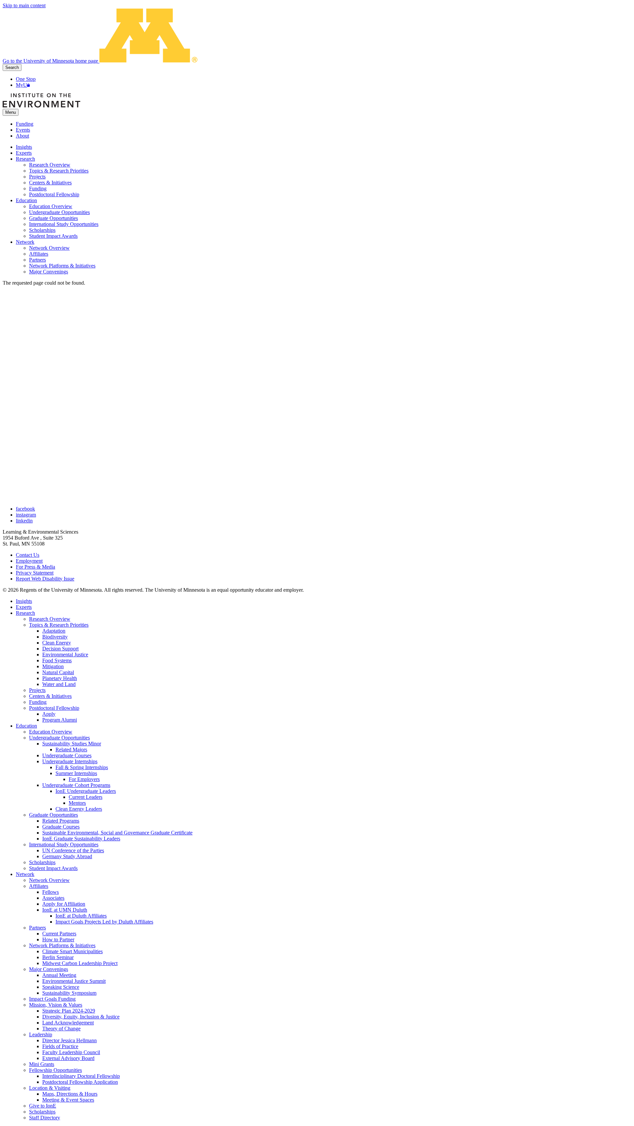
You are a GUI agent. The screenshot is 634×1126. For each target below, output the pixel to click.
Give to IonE (42, 1106)
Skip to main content (24, 5)
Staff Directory (44, 1117)
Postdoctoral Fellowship (54, 708)
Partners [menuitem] (37, 260)
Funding (24, 124)
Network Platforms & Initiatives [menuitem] (62, 265)
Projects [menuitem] (37, 176)
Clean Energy (56, 642)
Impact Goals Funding (52, 999)
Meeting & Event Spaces (68, 1100)
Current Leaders (85, 797)
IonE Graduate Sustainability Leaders (81, 838)
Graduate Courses (61, 826)
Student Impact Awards (53, 868)
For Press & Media (35, 567)
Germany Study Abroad (67, 856)
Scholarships (42, 862)
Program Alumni (59, 720)
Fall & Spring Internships (81, 767)
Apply (48, 714)
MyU (21, 85)
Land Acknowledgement (68, 1022)
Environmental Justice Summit (74, 981)
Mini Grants (41, 1064)
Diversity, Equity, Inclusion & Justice (81, 1016)
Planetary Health (59, 678)
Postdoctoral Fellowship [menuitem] (54, 194)
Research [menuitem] (25, 159)
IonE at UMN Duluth (64, 910)
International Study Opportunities (63, 844)
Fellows (50, 892)
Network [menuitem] (25, 242)
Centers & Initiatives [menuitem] (50, 182)
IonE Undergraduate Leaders (85, 791)
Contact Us (27, 555)
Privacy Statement (34, 573)
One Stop (26, 79)
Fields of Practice (60, 1046)
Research (25, 613)
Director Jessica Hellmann (69, 1040)
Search (12, 67)
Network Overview (49, 880)
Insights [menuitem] (24, 147)
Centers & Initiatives (50, 696)
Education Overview (50, 732)
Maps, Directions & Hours (69, 1094)
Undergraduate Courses (66, 755)
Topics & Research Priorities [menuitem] (58, 170)
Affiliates (38, 886)
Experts (24, 607)
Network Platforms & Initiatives (62, 945)
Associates (53, 898)
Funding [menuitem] (38, 188)
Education (26, 726)
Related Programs (60, 821)
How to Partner (58, 939)
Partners (37, 927)
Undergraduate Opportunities (59, 737)
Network (25, 874)
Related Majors (71, 749)
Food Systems (57, 660)
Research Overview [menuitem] (49, 165)
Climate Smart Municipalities (72, 951)
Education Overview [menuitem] (50, 206)
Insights (24, 601)
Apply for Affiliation (63, 904)
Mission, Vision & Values (55, 1005)
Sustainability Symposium (69, 993)
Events (23, 130)
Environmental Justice (65, 654)
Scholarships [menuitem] (42, 230)
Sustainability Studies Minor (71, 743)
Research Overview (49, 619)
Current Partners (59, 933)
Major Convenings (48, 969)
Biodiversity (55, 637)
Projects (37, 690)
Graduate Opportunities (53, 815)
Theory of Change (61, 1028)
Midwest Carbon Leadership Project (80, 963)
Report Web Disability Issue (45, 578)
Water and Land (59, 684)
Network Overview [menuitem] (49, 248)
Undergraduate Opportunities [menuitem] (59, 212)
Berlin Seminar (58, 957)
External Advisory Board (68, 1058)
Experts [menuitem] (24, 153)
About (22, 136)
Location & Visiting (49, 1088)
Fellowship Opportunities (55, 1070)
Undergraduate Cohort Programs (76, 785)
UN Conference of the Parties (73, 850)
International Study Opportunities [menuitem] (63, 224)
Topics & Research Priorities (58, 625)
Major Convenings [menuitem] (48, 271)
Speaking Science (60, 987)
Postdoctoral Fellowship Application (80, 1082)
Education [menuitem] (26, 200)
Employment (29, 561)
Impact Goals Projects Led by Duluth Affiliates (104, 921)
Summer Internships (76, 773)
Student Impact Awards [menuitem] (53, 236)
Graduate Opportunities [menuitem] (53, 218)
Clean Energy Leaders (78, 809)
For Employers (84, 779)
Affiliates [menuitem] (38, 254)
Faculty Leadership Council (71, 1052)
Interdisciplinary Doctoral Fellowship (81, 1076)
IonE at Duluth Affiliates (81, 916)
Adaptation (53, 631)
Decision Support (60, 648)
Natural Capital (58, 672)
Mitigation (53, 666)
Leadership (40, 1034)
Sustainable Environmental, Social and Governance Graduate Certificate (117, 832)
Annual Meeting (59, 975)
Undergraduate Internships (69, 761)
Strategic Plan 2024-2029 (68, 1011)
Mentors (77, 803)
